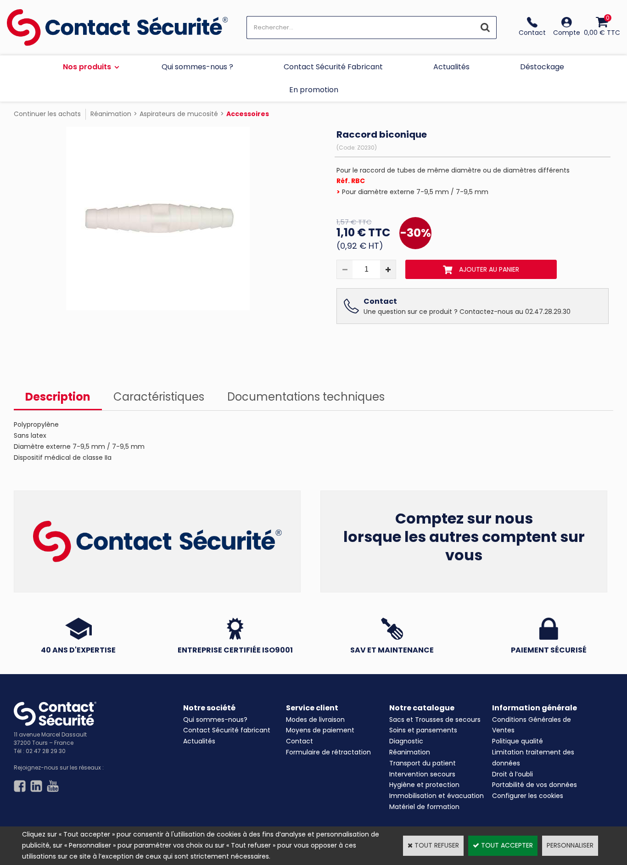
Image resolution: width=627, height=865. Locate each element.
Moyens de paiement (320, 730)
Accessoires (247, 113)
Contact (299, 741)
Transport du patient (422, 763)
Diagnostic (406, 741)
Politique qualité (517, 741)
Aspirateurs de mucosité (179, 113)
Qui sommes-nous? (215, 719)
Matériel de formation (424, 806)
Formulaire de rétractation (328, 752)
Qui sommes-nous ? (197, 66)
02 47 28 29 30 (46, 751)
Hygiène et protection (424, 784)
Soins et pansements (423, 730)
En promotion (313, 89)
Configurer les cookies (527, 795)
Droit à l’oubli (512, 774)
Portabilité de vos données (534, 784)
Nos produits (87, 66)
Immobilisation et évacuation (436, 795)
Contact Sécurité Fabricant (333, 66)
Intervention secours (422, 774)
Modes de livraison (315, 719)
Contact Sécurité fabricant (226, 730)
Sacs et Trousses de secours (435, 719)
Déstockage (542, 66)
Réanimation (110, 113)
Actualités (451, 66)
